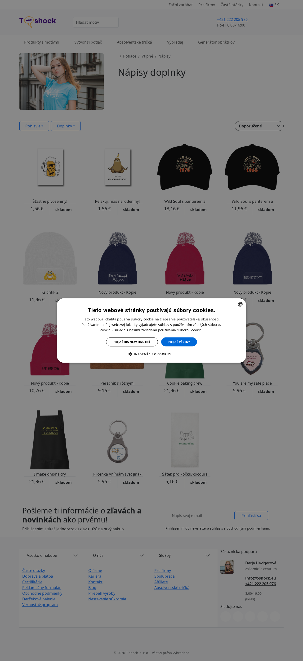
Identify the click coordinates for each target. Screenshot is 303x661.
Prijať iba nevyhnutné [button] (132, 342)
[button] (151, 354)
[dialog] (151, 330)
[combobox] (240, 304)
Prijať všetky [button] (179, 342)
